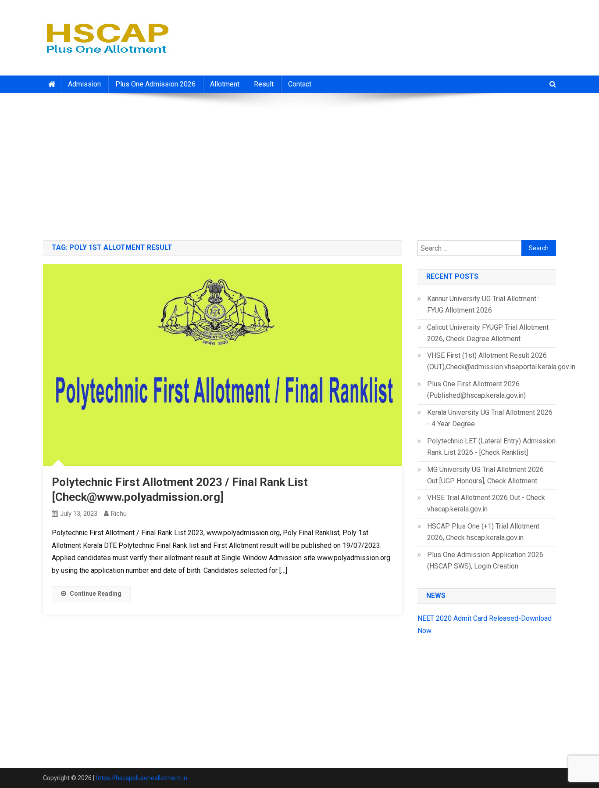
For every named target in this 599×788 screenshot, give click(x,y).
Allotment (224, 84)
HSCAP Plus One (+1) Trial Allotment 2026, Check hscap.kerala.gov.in (483, 532)
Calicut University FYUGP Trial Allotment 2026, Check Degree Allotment (488, 333)
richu (119, 514)
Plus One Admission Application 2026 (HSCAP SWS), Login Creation (485, 560)
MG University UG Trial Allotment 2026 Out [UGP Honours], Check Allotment (485, 475)
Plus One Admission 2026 (155, 84)
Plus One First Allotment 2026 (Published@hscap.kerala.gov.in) (476, 389)
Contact (299, 84)
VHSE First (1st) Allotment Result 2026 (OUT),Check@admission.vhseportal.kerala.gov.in (501, 361)
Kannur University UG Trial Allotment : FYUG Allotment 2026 (483, 304)
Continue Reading (95, 593)
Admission (84, 84)
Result (264, 84)
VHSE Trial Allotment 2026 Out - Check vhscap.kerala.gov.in (486, 503)
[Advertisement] (299, 163)
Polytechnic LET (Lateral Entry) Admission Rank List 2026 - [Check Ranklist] (491, 447)
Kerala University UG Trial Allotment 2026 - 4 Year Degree (490, 418)
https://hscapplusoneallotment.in (141, 777)
